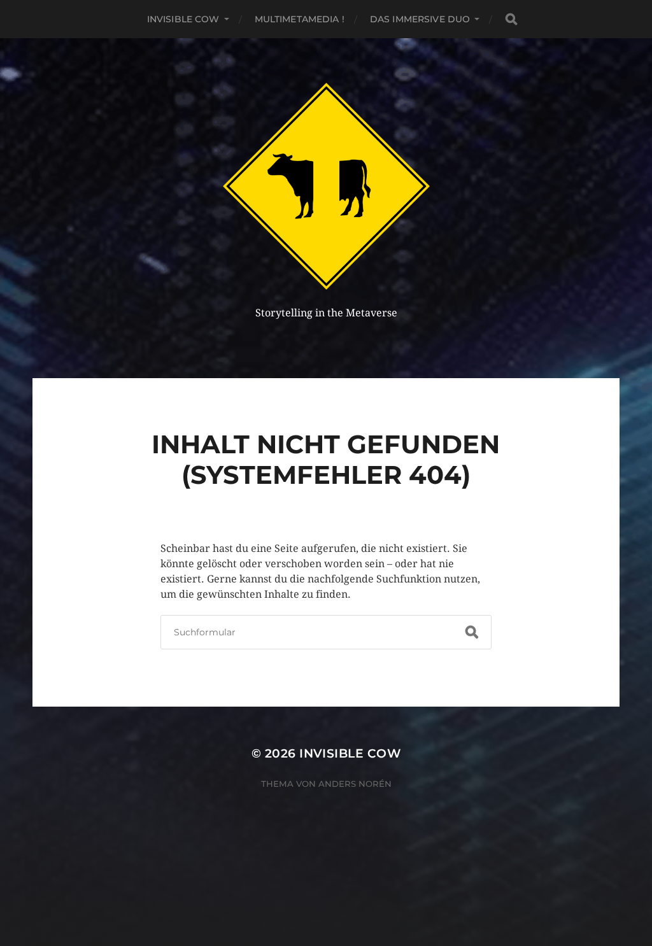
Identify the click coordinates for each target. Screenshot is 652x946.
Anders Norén (355, 784)
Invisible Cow (183, 19)
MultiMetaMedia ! (299, 19)
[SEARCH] (511, 19)
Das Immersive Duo (420, 19)
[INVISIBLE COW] (326, 186)
